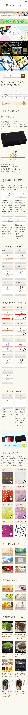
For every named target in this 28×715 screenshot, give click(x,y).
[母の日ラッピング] (20, 500)
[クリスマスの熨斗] (20, 351)
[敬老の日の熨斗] (20, 335)
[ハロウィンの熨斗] (7, 351)
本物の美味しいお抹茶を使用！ (7, 655)
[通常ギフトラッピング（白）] (20, 483)
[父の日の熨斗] (7, 335)
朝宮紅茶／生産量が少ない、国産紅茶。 (20, 692)
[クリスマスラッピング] (20, 535)
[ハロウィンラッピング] (7, 535)
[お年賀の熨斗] (7, 319)
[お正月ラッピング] (7, 500)
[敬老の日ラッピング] (20, 518)
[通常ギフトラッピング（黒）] (7, 483)
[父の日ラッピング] (7, 518)
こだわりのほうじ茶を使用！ (20, 655)
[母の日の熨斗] (20, 319)
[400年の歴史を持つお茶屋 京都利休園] (14, 5)
